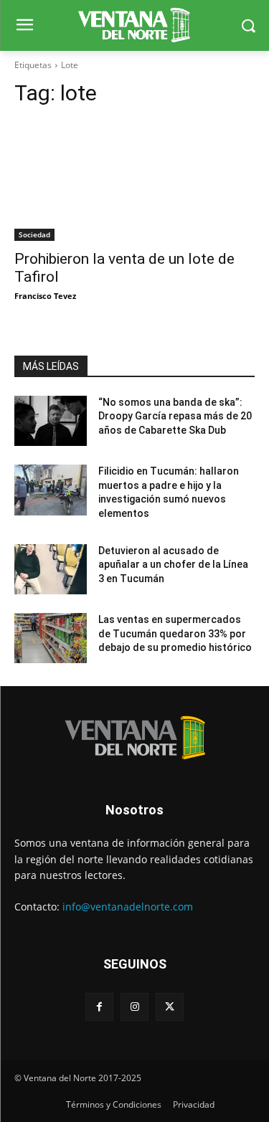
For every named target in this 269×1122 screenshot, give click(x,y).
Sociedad (34, 234)
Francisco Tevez (45, 295)
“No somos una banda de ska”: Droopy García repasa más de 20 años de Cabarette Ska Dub (175, 416)
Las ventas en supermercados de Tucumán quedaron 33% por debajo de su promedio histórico (175, 633)
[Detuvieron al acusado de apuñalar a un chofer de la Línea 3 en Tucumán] (50, 569)
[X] (170, 1007)
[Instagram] (134, 1007)
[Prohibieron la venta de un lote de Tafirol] (134, 180)
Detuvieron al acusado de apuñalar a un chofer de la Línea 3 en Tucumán (173, 564)
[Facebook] (99, 1007)
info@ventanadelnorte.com (127, 906)
